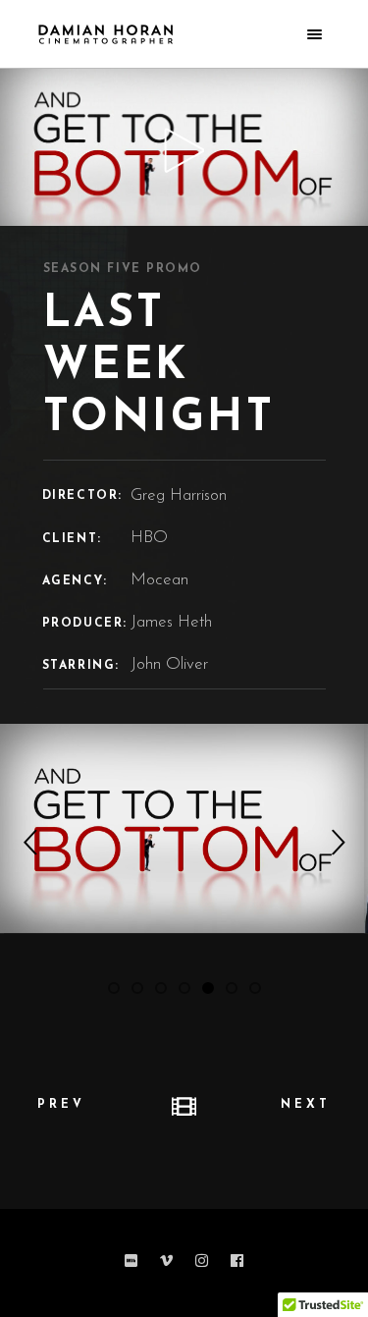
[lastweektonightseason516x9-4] (184, 827)
